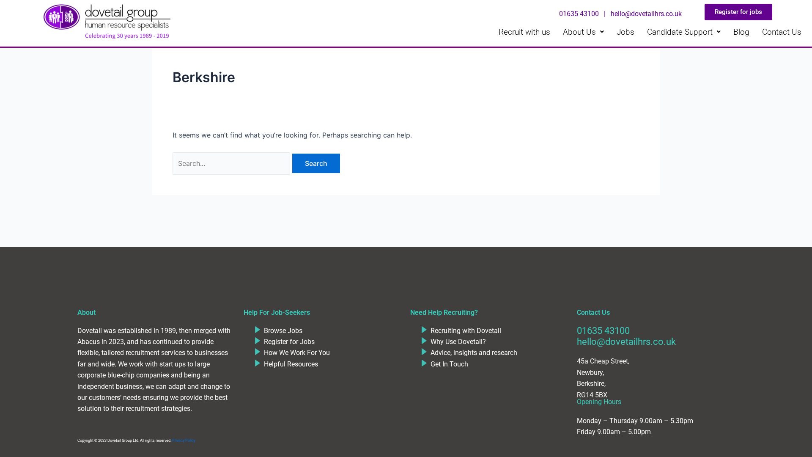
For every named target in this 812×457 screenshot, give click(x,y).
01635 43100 (603, 330)
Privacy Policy (183, 440)
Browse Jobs (283, 331)
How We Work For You (297, 353)
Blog (741, 32)
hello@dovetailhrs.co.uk (626, 341)
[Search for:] (232, 163)
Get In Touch (449, 364)
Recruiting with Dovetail (466, 331)
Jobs (625, 32)
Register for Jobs (289, 342)
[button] (583, 32)
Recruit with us (524, 32)
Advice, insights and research (474, 353)
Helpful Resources (291, 364)
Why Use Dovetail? (458, 342)
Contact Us (781, 32)
